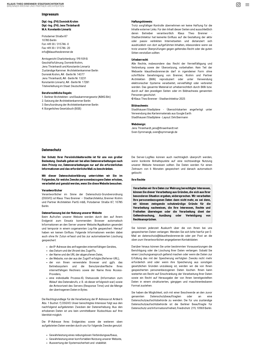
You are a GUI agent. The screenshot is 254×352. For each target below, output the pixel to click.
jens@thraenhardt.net (165, 128)
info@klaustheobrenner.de (57, 51)
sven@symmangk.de (165, 132)
